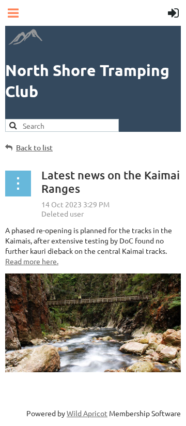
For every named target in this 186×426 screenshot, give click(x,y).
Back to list (34, 148)
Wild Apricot (87, 413)
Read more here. (31, 261)
